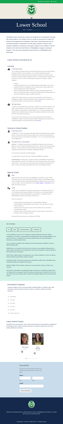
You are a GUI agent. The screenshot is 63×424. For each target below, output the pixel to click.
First (20, 380)
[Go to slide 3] (29, 358)
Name (22, 375)
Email (22, 383)
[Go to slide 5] (32, 358)
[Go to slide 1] (26, 358)
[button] (31, 18)
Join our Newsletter (25, 390)
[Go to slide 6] (33, 358)
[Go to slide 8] (36, 358)
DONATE (55, 1)
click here (47, 183)
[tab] (8, 230)
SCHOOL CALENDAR (44, 1)
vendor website (39, 183)
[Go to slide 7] (35, 358)
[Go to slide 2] (27, 358)
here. (40, 101)
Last (33, 380)
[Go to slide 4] (30, 358)
